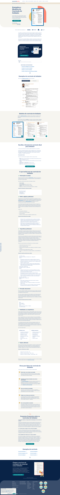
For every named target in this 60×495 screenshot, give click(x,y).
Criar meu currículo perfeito (18, 474)
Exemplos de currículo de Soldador (27, 68)
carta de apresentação (25, 381)
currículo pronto (31, 177)
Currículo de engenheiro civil (22, 453)
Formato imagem (26, 80)
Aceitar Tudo (14, 493)
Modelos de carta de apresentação (22, 482)
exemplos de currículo (25, 78)
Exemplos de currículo (17, 3)
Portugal (33, 488)
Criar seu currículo (30, 443)
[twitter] (0, 247)
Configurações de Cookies (9, 493)
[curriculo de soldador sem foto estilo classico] (34, 136)
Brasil (33, 483)
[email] (0, 249)
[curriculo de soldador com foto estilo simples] (46, 136)
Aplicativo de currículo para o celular (15, 485)
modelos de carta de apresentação (27, 384)
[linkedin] (0, 246)
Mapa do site (28, 486)
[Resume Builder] (0, 243)
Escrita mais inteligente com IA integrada (28, 66)
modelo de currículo (23, 115)
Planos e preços (28, 488)
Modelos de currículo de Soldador (27, 69)
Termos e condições (29, 483)
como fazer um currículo (31, 359)
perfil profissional (20, 200)
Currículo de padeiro (33, 453)
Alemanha (33, 482)
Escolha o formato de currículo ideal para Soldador (29, 71)
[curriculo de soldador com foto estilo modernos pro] (22, 136)
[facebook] (0, 244)
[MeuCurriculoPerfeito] (16, 1)
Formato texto (34, 80)
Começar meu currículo (30, 166)
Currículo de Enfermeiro (21, 451)
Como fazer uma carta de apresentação (23, 483)
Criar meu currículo (16, 20)
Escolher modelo (30, 139)
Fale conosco (28, 485)
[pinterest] (0, 250)
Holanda (33, 486)
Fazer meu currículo (24, 55)
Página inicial (13, 3)
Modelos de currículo (14, 483)
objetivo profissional (28, 201)
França (33, 485)
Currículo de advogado (33, 451)
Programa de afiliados (29, 487)
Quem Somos (28, 482)
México (33, 487)
